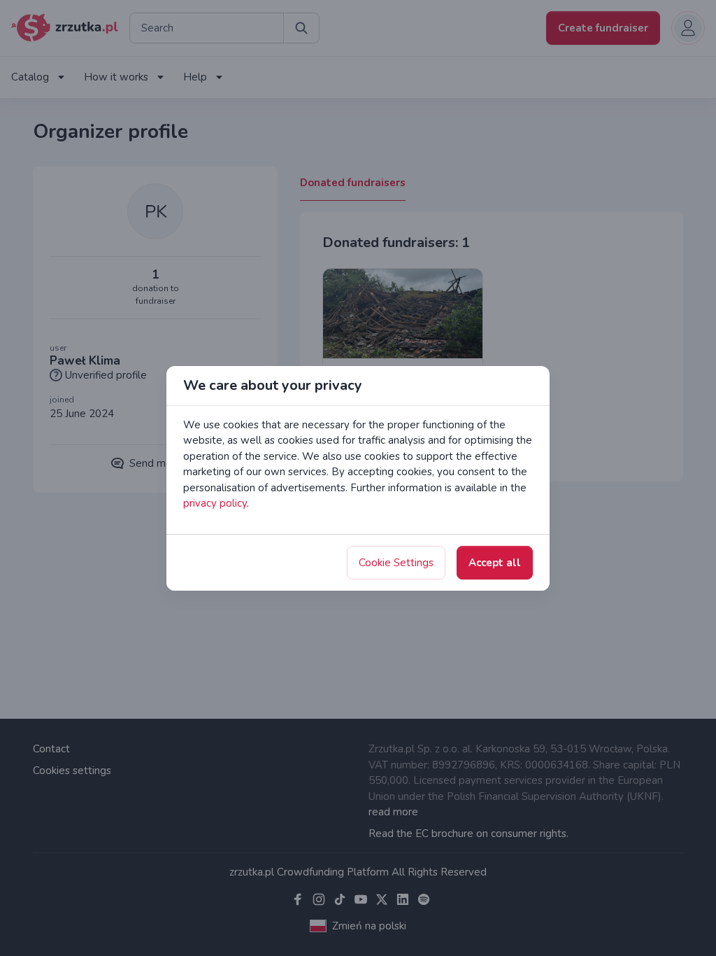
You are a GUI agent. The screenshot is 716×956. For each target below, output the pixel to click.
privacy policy (215, 503)
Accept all (494, 563)
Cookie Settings (396, 563)
